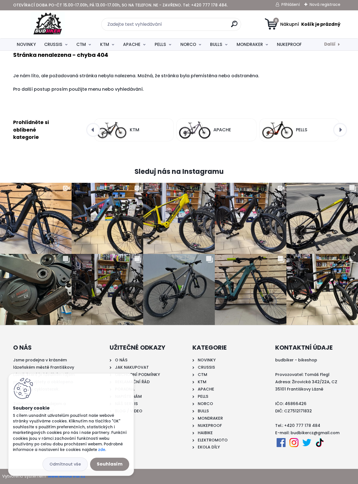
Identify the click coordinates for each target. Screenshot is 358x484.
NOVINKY (26, 44)
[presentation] (93, 130)
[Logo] (47, 24)
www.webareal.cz (66, 476)
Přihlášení (290, 4)
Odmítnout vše (65, 464)
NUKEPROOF (289, 44)
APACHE (131, 44)
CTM (81, 44)
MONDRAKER (250, 44)
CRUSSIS (53, 44)
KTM (104, 44)
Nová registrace (325, 4)
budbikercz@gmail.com (315, 433)
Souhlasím (110, 464)
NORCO (188, 44)
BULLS (216, 44)
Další (330, 44)
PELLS (160, 44)
